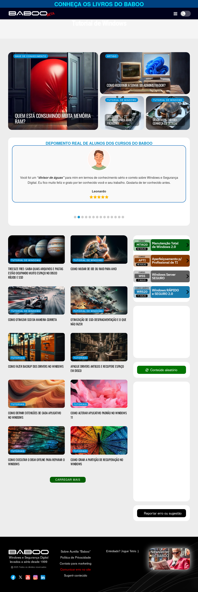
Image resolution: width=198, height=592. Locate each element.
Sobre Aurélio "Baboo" (75, 551)
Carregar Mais (67, 479)
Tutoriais (17, 357)
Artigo (112, 56)
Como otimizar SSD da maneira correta (32, 319)
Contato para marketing (75, 563)
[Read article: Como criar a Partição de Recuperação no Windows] (99, 440)
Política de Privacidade (75, 557)
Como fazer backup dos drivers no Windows (35, 366)
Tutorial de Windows (121, 99)
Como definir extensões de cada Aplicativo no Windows (34, 415)
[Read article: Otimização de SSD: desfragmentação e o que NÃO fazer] (99, 300)
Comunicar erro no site (75, 569)
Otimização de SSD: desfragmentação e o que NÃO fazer (98, 321)
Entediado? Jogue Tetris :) (122, 551)
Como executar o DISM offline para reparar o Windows (36, 461)
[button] (75, 217)
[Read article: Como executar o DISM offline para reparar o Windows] (36, 440)
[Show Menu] (175, 13)
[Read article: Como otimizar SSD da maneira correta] (36, 300)
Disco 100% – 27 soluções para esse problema (119, 120)
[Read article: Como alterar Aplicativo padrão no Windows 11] (99, 394)
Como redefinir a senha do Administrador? (136, 85)
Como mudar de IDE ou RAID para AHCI (94, 268)
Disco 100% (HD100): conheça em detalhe (165, 121)
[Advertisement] (166, 332)
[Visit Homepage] (31, 13)
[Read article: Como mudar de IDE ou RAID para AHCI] (99, 249)
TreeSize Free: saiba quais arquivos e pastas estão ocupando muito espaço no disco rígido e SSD (35, 273)
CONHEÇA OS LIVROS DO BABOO (99, 4)
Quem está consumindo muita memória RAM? (53, 118)
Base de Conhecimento (30, 56)
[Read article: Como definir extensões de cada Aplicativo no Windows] (36, 394)
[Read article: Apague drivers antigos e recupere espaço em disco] (99, 347)
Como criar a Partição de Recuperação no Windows (97, 461)
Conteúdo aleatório (163, 369)
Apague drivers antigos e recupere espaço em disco (97, 368)
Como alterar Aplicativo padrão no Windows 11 (99, 415)
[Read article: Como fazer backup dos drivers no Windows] (36, 347)
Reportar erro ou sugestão (163, 513)
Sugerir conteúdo (75, 575)
